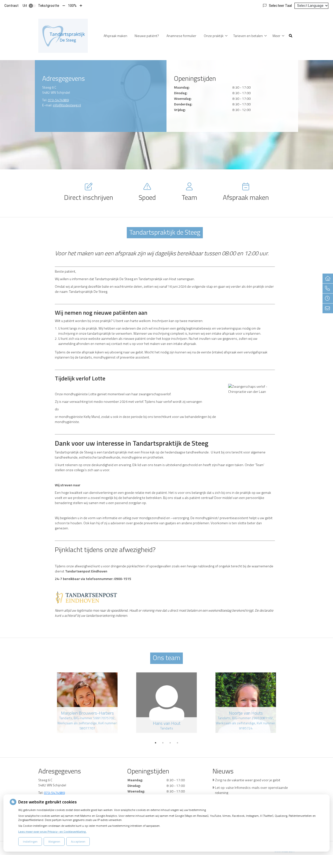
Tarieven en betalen (248, 35)
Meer (276, 35)
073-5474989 (58, 99)
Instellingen (30, 841)
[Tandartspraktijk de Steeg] (63, 35)
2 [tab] (162, 742)
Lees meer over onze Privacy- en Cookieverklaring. (52, 831)
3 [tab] (170, 742)
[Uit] (32, 5)
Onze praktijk (214, 35)
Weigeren (54, 841)
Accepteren (78, 841)
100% (72, 6)
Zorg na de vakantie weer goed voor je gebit (247, 779)
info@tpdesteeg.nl (67, 105)
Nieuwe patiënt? (147, 35)
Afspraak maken (115, 35)
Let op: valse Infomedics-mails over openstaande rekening (251, 790)
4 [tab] (177, 742)
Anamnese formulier (181, 35)
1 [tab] (155, 742)
